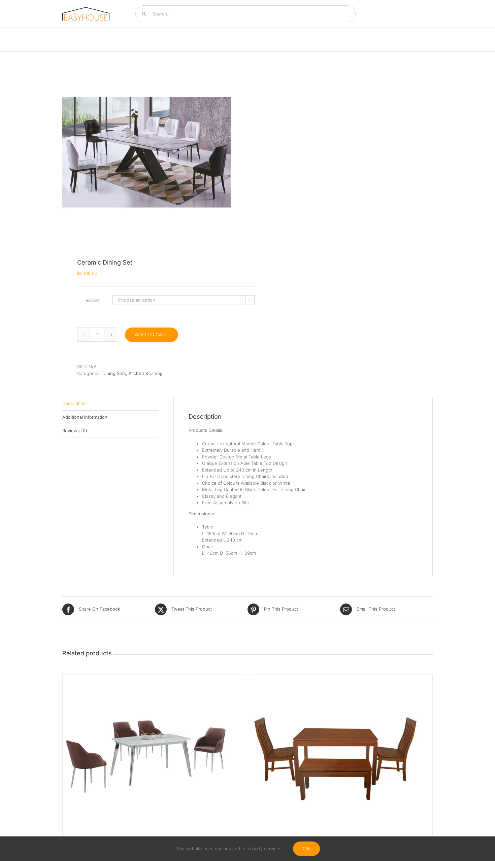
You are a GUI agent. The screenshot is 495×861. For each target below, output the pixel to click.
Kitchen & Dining (146, 373)
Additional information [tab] (84, 417)
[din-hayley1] (146, 154)
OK (306, 849)
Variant (93, 300)
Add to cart (151, 335)
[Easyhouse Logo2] (85, 9)
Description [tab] (74, 403)
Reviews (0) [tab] (74, 430)
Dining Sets (114, 373)
